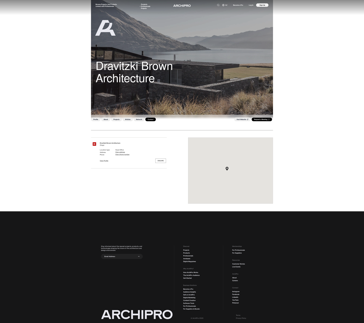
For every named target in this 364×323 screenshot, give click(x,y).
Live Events (236, 267)
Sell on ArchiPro (189, 295)
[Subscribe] (138, 256)
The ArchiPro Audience (191, 275)
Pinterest (235, 303)
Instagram (235, 291)
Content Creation (189, 300)
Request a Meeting (260, 119)
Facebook (235, 294)
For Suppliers (237, 253)
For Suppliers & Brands (191, 309)
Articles (128, 119)
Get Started (187, 278)
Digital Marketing (189, 298)
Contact (150, 119)
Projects (104, 4)
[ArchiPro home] (182, 6)
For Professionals (189, 306)
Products (113, 4)
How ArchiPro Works (190, 272)
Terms (238, 315)
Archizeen (186, 259)
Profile (95, 119)
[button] (104, 161)
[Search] (218, 5)
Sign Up (262, 5)
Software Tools (188, 303)
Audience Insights (189, 292)
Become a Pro (238, 5)
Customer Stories (238, 264)
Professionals (109, 6)
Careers (235, 280)
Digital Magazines (189, 261)
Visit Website (241, 119)
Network (139, 119)
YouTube (235, 300)
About (106, 119)
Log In (251, 5)
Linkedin (235, 297)
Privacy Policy (241, 318)
